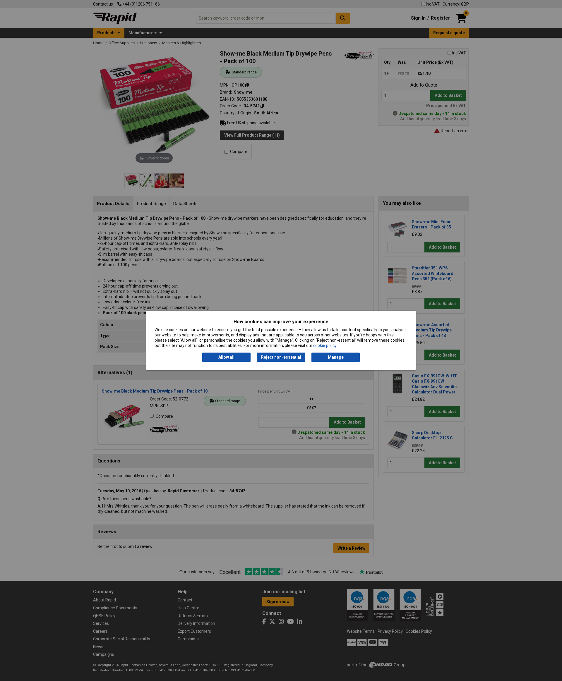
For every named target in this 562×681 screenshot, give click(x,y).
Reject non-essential (281, 357)
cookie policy (325, 345)
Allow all (226, 357)
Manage (336, 357)
